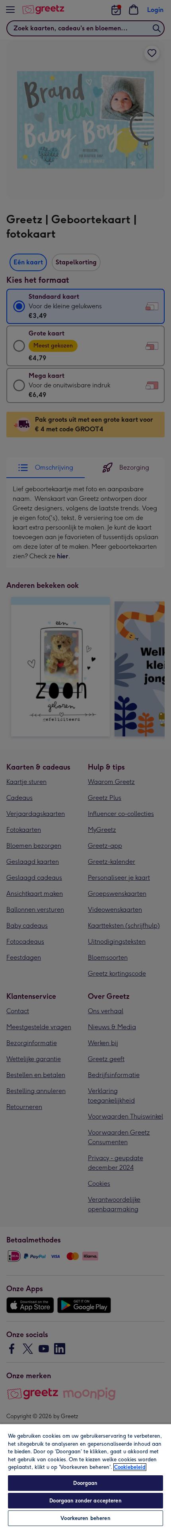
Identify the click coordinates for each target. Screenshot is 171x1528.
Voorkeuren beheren (85, 1518)
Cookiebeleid (130, 1467)
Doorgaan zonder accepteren (85, 1501)
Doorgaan (85, 1483)
